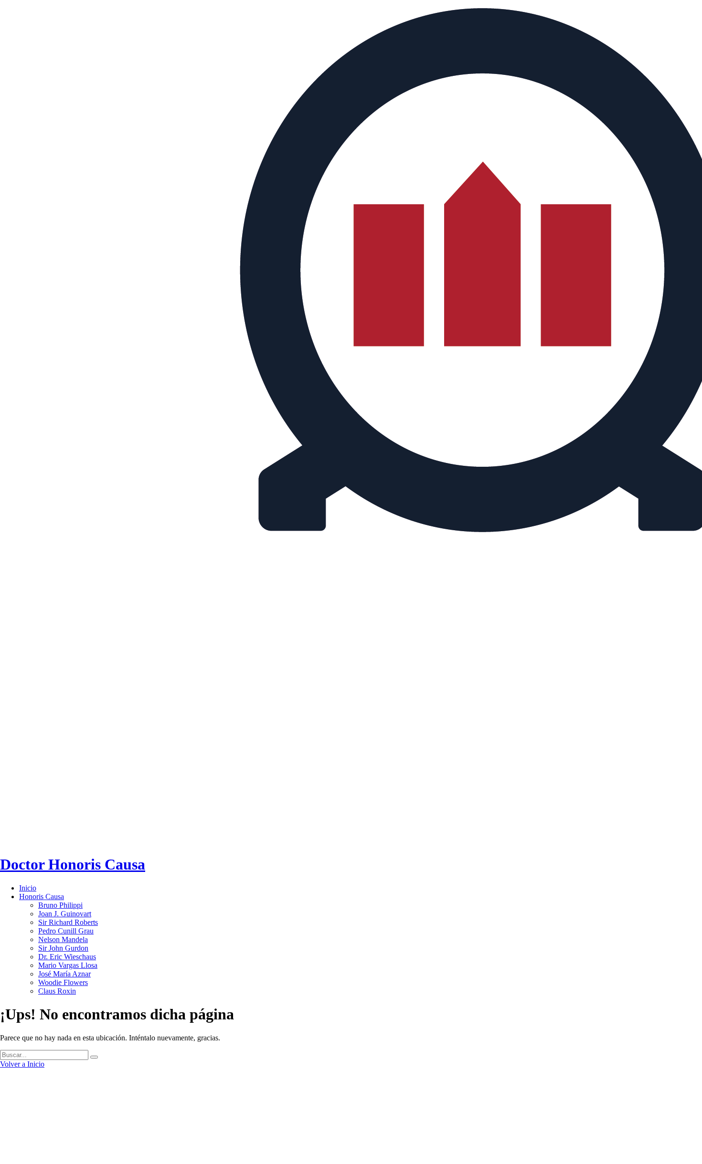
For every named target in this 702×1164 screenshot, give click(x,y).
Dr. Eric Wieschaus (67, 957)
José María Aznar (64, 974)
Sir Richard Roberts (68, 922)
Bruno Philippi (60, 905)
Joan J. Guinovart (64, 914)
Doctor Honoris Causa (72, 864)
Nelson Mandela (63, 939)
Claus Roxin (57, 991)
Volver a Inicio (22, 1064)
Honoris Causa (41, 896)
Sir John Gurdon (63, 948)
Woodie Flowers (63, 982)
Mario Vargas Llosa (67, 965)
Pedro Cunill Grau (66, 931)
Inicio (27, 888)
